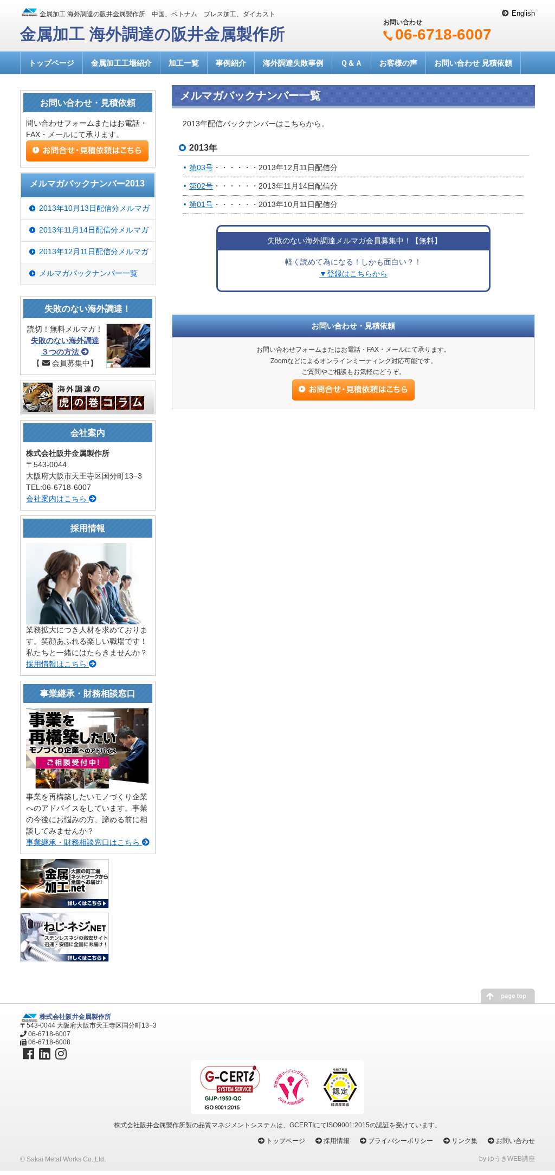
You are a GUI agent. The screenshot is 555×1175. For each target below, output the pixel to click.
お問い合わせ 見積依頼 (473, 63)
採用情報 (337, 1141)
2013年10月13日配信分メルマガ (94, 208)
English (523, 13)
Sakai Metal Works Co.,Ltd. (66, 1159)
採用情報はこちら (57, 664)
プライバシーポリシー (400, 1141)
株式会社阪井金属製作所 (75, 1017)
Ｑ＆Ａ (351, 63)
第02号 (201, 186)
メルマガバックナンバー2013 (87, 183)
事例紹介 (231, 63)
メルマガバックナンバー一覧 (88, 273)
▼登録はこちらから (353, 273)
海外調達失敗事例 (293, 63)
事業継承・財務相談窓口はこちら (84, 842)
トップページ (51, 63)
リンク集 (464, 1141)
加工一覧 (184, 63)
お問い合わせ (515, 1141)
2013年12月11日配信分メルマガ (94, 251)
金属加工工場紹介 (121, 63)
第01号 (201, 204)
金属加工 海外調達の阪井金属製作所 (152, 34)
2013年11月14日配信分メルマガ (94, 229)
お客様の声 (398, 63)
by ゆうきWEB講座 (507, 1159)
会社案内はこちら (57, 498)
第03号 (201, 167)
